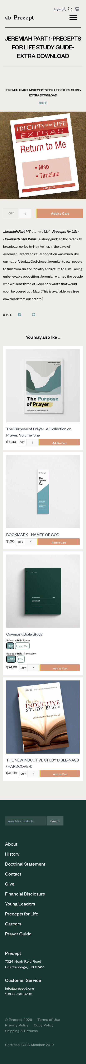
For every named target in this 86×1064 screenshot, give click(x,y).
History (12, 854)
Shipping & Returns (21, 1030)
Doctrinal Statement (25, 864)
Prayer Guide (18, 933)
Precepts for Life (21, 913)
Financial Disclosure (25, 894)
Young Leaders (20, 904)
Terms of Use (48, 1019)
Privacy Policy (17, 1025)
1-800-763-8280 (18, 993)
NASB (11, 659)
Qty (11, 213)
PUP (10, 646)
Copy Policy (43, 1025)
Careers (13, 923)
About (11, 844)
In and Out (22, 646)
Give (9, 884)
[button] (70, 9)
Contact (13, 874)
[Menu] (73, 18)
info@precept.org (19, 988)
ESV (20, 659)
